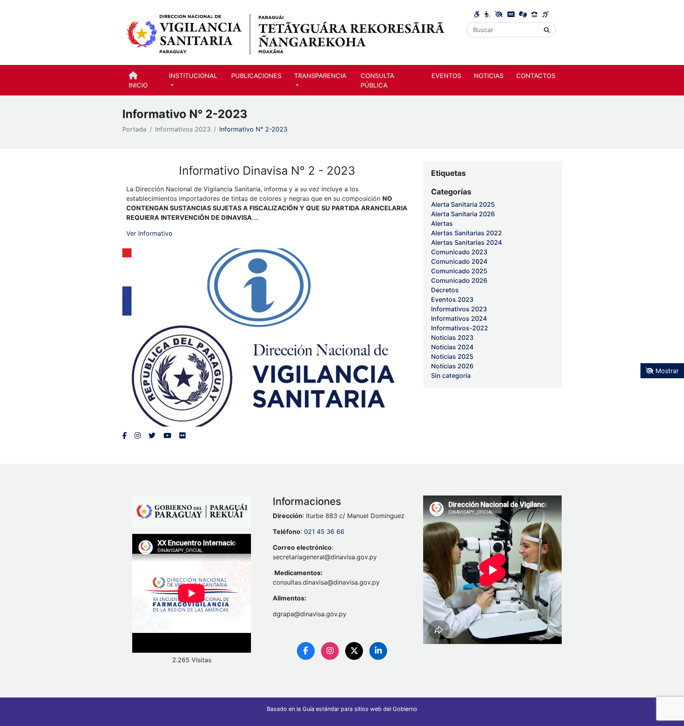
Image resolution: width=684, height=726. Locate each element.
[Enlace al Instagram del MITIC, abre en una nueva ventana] (138, 435)
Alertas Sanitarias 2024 (466, 242)
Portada (134, 129)
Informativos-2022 (459, 328)
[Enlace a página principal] (285, 32)
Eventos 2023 (452, 299)
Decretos (445, 290)
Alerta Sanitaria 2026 (463, 214)
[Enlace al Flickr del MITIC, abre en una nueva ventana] (182, 435)
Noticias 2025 (452, 356)
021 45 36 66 (324, 531)
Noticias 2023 (452, 337)
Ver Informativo (149, 233)
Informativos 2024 (459, 318)
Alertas (442, 223)
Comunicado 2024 (459, 261)
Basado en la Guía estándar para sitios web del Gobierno (342, 708)
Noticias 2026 (452, 366)
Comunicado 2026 (459, 280)
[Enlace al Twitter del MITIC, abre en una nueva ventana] (152, 435)
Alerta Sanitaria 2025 (463, 204)
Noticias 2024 (452, 347)
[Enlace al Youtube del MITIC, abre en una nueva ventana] (167, 435)
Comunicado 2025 (459, 271)
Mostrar (666, 371)
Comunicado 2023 (459, 252)
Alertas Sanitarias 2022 (466, 233)
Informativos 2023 (183, 129)
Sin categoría (451, 375)
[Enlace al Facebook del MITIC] (124, 435)
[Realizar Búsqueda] (547, 29)
